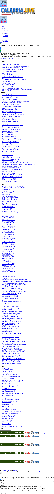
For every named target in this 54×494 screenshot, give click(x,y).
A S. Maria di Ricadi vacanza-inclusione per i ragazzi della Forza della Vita (11, 196)
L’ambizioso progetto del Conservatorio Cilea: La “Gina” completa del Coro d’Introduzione (13, 393)
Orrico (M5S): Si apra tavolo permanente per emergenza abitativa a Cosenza (11, 333)
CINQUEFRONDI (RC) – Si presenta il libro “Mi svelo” (9, 179)
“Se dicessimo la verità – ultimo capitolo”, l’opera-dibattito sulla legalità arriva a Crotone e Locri (13, 354)
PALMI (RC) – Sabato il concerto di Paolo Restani (8, 379)
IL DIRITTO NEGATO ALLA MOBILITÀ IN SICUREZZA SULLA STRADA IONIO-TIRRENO (8, 234)
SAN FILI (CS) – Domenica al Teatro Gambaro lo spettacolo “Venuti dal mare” (11, 363)
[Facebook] (27, 48)
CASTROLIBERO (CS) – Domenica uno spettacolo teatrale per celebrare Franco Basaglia (13, 358)
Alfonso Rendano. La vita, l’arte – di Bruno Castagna (8, 421)
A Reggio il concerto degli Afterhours (6, 372)
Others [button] (1, 491)
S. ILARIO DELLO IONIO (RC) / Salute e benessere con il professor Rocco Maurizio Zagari (13, 165)
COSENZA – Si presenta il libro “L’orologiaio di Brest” (9, 113)
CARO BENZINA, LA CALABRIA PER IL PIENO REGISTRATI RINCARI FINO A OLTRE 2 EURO (8, 266)
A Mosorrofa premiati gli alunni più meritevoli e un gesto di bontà (10, 180)
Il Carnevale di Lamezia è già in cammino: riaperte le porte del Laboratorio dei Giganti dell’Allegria (14, 79)
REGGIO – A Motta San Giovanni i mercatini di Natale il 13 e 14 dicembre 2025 (12, 177)
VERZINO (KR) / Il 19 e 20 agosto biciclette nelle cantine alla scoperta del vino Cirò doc (13, 128)
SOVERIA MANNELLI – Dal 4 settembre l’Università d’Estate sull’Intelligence (12, 80)
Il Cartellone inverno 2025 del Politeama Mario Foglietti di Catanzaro (10, 337)
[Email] (27, 52)
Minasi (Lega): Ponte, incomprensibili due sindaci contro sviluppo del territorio (11, 321)
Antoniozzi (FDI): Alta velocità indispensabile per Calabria (9, 330)
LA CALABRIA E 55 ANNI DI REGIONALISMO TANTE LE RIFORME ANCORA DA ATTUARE (8, 228)
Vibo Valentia (3, 28)
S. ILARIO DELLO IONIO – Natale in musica (7, 172)
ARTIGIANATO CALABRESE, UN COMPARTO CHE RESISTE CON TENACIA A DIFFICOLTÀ (8, 224)
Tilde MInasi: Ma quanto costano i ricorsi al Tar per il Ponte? (9, 328)
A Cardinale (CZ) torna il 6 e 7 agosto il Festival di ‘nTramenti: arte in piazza (11, 68)
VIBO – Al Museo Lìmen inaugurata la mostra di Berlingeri (9, 203)
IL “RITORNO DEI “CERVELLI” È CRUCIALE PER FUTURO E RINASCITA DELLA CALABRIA (8, 248)
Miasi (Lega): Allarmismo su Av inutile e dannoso (8, 329)
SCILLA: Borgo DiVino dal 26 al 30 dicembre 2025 (8, 173)
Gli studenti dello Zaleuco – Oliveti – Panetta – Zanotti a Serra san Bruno (11, 210)
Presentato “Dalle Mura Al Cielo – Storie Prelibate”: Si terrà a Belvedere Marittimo (12, 278)
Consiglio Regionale (5, 35)
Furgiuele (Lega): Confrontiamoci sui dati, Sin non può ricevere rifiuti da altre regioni (12, 311)
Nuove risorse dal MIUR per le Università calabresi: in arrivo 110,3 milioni (11, 287)
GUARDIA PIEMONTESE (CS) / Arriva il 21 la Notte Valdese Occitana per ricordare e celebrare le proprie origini (16, 101)
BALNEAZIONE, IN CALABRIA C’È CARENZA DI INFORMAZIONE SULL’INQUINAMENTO (8, 258)
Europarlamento (5, 34)
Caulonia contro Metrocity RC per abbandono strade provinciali (9, 182)
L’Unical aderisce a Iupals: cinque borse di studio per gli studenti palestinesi (11, 116)
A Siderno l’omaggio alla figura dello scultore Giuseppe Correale (10, 156)
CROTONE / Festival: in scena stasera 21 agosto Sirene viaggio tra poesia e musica (12, 126)
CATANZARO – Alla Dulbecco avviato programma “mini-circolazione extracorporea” (12, 77)
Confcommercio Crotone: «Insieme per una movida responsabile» (10, 131)
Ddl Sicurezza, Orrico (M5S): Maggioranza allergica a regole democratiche (11, 313)
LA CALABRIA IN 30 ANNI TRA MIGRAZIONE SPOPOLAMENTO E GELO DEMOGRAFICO (8, 268)
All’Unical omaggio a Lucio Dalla (6, 388)
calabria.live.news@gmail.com (6, 470)
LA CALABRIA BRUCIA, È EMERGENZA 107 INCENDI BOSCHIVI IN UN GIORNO (7, 255)
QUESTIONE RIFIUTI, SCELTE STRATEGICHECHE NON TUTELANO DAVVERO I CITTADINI (8, 259)
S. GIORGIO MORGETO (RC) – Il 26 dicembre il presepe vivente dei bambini (12, 176)
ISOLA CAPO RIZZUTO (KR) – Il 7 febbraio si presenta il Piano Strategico (11, 152)
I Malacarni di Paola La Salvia (5, 398)
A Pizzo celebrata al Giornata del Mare (6, 195)
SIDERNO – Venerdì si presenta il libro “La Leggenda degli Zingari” (10, 158)
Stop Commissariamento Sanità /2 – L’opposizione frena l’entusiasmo (10, 295)
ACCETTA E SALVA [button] (3, 493)
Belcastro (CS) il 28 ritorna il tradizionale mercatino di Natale (9, 109)
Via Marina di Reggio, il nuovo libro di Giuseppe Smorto (9, 410)
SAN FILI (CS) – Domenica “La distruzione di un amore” (9, 391)
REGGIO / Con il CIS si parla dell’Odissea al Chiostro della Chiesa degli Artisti (12, 166)
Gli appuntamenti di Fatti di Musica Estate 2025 (7, 371)
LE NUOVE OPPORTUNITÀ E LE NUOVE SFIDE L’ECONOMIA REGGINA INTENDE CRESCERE (8, 249)
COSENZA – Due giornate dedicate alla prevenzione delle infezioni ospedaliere (12, 112)
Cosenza (3, 26)
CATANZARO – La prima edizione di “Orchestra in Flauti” (9, 382)
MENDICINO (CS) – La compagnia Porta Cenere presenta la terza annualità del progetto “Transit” (14, 344)
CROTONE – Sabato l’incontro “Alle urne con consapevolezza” (10, 134)
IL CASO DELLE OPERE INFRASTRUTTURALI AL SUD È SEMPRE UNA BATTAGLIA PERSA (8, 247)
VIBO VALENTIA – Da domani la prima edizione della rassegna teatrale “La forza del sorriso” (13, 350)
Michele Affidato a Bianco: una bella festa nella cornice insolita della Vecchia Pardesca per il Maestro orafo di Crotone (16, 281)
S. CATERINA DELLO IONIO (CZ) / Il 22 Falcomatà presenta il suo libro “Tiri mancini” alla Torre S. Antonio (16, 66)
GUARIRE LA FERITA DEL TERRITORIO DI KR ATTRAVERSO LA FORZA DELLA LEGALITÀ (8, 271)
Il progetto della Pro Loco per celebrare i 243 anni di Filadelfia (9, 201)
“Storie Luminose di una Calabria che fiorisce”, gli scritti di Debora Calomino (11, 411)
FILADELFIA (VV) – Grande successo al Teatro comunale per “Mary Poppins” (12, 339)
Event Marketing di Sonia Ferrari (6, 425)
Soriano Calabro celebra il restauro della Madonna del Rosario (9, 199)
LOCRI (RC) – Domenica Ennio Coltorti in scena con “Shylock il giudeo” (11, 345)
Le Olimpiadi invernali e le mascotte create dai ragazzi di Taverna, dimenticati (11, 300)
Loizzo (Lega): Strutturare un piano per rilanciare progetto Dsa (9, 322)
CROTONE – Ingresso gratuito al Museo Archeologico (8, 151)
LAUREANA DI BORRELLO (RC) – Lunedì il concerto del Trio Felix (11, 381)
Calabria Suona (5, 40)
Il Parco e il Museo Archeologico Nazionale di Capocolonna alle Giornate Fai (11, 146)
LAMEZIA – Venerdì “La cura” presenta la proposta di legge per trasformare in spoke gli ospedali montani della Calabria (17, 89)
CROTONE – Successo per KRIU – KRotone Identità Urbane (9, 136)
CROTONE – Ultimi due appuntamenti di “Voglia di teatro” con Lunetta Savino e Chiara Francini (14, 340)
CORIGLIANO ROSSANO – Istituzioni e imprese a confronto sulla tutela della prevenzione (13, 114)
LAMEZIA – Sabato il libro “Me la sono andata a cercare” (9, 73)
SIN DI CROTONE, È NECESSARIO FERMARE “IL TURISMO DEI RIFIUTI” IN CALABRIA (8, 227)
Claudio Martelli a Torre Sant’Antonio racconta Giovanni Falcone (10, 63)
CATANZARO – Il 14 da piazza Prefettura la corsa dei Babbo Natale (10, 72)
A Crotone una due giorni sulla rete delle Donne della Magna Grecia (10, 138)
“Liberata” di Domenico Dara (5, 400)
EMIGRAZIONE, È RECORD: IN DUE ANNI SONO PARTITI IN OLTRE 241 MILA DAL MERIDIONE (9, 256)
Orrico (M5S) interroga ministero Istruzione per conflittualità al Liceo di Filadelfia (12, 317)
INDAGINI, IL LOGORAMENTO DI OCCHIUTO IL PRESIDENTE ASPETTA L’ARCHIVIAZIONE (8, 222)
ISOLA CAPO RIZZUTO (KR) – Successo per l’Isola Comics (9, 141)
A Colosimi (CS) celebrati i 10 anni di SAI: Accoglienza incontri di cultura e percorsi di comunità (14, 284)
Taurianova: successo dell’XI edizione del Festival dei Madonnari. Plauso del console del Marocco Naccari (15, 291)
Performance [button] (1, 484)
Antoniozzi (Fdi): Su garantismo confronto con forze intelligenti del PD (10, 332)
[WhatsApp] (27, 50)
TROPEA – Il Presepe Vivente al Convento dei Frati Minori (9, 192)
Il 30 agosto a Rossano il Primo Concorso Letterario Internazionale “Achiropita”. (12, 97)
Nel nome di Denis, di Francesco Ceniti (6, 422)
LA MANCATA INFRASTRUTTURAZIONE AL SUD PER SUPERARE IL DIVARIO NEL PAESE (8, 265)
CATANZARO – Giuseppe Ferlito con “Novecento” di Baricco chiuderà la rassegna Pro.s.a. (13, 341)
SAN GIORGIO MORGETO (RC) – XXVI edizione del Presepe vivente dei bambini (12, 174)
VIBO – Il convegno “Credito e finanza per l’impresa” (8, 207)
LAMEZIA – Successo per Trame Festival (7, 90)
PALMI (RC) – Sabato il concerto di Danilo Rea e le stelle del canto (10, 387)
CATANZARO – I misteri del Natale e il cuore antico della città (9, 71)
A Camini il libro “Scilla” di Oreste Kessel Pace (7, 160)
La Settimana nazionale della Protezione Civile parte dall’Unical (10, 115)
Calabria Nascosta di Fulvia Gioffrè (6, 408)
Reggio (2, 27)
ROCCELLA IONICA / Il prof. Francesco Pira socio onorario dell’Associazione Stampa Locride (14, 161)
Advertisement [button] (2, 489)
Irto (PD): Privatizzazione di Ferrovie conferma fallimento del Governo (10, 325)
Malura (17, 57)
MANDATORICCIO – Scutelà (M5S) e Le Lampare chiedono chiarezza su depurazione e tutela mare (14, 95)
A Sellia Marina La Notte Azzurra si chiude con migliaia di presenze (10, 64)
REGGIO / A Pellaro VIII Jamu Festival (7, 168)
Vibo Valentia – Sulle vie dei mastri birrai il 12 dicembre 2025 (9, 191)
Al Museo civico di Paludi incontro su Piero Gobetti (8, 98)
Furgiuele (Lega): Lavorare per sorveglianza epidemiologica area (10, 316)
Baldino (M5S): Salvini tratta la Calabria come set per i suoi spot (10, 307)
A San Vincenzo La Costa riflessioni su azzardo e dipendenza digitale (10, 299)
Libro (14, 57)
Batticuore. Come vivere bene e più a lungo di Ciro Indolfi (9, 409)
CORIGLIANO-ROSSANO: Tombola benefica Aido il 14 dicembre (10, 110)
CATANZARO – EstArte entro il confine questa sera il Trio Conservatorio (11, 82)
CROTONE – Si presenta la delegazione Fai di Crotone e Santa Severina (11, 148)
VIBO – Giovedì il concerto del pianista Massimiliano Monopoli (10, 394)
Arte (3, 37)
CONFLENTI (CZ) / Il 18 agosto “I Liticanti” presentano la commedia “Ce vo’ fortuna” (13, 67)
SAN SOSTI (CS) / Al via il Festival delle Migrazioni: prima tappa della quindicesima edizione (13, 100)
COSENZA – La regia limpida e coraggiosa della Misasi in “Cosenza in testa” (11, 346)
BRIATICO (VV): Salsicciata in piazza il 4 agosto (8, 189)
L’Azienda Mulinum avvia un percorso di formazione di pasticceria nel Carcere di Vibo (12, 205)
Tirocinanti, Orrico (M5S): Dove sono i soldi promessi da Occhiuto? (10, 310)
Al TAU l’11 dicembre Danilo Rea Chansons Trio (8, 369)
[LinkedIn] (27, 51)
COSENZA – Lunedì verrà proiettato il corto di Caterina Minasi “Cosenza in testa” (12, 349)
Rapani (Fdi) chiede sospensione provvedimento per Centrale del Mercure (11, 326)
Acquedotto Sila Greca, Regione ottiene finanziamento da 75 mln (10, 276)
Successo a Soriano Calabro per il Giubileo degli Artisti (8, 208)
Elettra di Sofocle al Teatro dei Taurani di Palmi (7, 338)
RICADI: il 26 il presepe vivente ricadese (7, 190)
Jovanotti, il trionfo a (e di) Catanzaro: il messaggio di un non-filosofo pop (11, 280)
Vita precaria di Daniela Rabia (5, 403)
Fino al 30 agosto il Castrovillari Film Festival (7, 93)
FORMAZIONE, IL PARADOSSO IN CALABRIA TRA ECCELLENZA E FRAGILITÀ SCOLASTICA (8, 225)
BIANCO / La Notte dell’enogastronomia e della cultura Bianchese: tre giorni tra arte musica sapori (14, 163)
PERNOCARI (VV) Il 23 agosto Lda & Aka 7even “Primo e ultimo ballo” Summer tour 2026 (13, 187)
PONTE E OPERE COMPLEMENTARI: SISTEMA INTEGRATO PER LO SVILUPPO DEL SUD (8, 262)
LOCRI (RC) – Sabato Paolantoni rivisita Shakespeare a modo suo (10, 343)
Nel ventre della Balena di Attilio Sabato (7, 419)
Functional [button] (1, 482)
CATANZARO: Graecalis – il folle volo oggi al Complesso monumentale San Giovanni (13, 69)
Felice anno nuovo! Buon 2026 (5, 303)
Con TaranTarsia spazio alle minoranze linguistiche (8, 96)
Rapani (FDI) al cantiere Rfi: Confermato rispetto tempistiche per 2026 (10, 308)
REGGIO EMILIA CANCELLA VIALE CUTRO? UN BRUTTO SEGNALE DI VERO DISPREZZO (8, 220)
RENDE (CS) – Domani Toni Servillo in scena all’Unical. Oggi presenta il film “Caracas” (13, 364)
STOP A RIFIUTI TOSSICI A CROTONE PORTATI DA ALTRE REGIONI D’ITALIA (7, 239)
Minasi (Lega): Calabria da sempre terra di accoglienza (8, 324)
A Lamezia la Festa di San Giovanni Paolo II (7, 75)
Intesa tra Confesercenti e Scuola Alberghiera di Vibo (8, 211)
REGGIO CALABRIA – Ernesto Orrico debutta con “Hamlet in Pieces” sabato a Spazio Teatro (13, 351)
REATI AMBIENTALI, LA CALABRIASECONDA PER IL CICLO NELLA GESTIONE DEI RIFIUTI (10, 237)
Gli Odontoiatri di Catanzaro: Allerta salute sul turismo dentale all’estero (10, 76)
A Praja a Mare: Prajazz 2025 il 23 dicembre (7, 368)
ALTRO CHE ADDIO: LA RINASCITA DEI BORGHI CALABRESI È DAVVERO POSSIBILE (8, 218)
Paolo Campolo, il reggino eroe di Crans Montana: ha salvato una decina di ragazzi (12, 302)
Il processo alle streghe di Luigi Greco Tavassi (7, 404)
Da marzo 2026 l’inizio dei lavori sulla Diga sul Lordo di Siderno (10, 181)
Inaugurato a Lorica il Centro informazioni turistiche (8, 120)
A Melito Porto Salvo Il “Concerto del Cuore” (7, 155)
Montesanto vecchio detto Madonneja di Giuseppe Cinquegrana (9, 401)
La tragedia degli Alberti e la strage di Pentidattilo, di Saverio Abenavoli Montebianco (12, 426)
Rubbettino (19, 57)
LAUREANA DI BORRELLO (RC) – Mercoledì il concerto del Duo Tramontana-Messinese (13, 380)
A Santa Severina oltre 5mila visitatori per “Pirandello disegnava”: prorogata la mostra (12, 125)
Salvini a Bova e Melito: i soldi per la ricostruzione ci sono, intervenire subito (11, 301)
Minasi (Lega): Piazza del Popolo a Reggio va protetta (8, 331)
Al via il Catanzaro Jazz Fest (5, 375)
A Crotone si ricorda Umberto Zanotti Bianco (7, 124)
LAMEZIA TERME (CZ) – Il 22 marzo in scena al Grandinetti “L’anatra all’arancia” (12, 362)
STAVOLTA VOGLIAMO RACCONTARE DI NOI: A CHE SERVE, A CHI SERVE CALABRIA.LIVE (8, 217)
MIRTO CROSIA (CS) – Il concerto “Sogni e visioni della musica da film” (11, 384)
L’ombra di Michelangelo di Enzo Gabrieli (7, 420)
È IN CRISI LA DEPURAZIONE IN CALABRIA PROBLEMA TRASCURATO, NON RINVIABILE (8, 231)
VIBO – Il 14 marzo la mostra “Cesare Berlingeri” (8, 206)
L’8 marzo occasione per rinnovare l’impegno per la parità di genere (10, 298)
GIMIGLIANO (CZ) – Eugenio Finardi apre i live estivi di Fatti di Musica (11, 376)
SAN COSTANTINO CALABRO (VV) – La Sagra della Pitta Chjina (10, 193)
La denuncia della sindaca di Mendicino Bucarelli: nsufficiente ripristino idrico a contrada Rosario (14, 117)
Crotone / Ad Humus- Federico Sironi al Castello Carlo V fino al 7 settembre (11, 130)
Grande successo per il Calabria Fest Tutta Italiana (8, 378)
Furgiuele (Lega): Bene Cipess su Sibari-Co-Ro (7, 309)
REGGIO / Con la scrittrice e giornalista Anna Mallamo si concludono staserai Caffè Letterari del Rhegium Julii (15, 162)
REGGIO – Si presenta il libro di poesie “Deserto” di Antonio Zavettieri (11, 159)
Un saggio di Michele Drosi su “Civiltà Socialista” (8, 405)
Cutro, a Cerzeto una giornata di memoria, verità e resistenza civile (10, 99)
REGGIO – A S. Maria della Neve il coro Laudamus (8, 171)
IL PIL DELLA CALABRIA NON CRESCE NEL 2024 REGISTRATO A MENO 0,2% (7, 272)
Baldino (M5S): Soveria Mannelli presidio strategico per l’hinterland (10, 323)
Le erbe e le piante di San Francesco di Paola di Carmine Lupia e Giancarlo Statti (12, 399)
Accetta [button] (34, 471)
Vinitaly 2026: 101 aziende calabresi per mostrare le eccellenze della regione (11, 293)
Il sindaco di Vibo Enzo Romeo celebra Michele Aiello (8, 277)
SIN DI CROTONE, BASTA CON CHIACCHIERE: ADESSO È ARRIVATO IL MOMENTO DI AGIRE (8, 232)
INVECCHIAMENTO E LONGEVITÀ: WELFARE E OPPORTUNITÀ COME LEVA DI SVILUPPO (8, 221)
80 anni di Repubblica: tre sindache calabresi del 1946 (8, 297)
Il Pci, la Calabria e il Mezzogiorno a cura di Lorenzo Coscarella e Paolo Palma (11, 414)
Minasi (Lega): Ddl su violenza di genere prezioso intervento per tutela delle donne (12, 318)
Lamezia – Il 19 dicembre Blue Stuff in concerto (8, 370)
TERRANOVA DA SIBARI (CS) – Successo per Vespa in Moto (10, 119)
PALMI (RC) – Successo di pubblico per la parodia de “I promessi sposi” (11, 355)
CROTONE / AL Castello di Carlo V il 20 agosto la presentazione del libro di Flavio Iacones (13, 127)
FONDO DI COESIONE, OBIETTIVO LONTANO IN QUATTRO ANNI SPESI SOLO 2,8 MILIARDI (8, 238)
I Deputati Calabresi (5, 32)
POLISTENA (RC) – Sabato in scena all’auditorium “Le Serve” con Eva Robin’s (12, 342)
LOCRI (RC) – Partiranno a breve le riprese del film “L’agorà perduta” (10, 348)
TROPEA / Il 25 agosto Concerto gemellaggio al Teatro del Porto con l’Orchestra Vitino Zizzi (13, 186)
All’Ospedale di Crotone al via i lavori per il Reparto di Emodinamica (10, 149)
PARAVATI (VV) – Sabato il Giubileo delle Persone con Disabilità (10, 197)
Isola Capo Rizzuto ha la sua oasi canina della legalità (8, 147)
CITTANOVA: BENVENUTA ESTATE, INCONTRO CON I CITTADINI (9, 58)
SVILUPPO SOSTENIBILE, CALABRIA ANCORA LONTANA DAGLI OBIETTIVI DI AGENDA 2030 (8, 244)
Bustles (4, 469)
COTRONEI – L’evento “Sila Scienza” (6, 133)
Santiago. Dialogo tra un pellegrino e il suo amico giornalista (9, 415)
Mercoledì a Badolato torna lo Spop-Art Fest (7, 65)
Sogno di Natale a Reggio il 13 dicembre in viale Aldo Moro (9, 175)
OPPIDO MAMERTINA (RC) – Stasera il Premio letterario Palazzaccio (11, 288)
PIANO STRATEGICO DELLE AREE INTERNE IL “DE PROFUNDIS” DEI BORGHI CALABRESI (8, 245)
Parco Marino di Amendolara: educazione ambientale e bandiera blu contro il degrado (12, 289)
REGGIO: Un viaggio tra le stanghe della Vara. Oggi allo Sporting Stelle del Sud (12, 169)
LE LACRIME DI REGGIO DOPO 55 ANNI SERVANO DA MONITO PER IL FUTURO (7, 241)
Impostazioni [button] (37, 471)
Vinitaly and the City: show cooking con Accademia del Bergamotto (10, 167)
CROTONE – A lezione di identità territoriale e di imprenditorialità (10, 145)
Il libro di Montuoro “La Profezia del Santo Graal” (8, 416)
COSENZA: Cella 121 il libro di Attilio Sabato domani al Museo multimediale (11, 106)
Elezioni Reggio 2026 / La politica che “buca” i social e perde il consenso (11, 292)
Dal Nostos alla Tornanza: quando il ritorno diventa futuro (9, 290)
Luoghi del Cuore (5, 41)
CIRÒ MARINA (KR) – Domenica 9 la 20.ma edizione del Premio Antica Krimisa (12, 129)
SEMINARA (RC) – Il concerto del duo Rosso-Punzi (8, 383)
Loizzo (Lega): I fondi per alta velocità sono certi (8, 327)
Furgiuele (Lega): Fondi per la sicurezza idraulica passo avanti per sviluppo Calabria (12, 315)
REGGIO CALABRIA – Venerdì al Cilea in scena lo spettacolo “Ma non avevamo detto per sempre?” (14, 360)
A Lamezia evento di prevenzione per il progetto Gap (8, 84)
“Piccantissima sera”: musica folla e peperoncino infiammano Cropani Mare (11, 286)
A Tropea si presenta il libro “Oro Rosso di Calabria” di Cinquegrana (10, 212)
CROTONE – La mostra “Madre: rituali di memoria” (8, 137)
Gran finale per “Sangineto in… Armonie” (7, 94)
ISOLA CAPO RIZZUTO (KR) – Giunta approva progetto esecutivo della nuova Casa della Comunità (14, 140)
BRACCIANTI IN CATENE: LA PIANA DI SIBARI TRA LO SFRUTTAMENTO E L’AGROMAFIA (8, 264)
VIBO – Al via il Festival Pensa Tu (6, 202)
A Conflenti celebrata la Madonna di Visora (7, 81)
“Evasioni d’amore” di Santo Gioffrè (6, 402)
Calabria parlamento (4, 31)
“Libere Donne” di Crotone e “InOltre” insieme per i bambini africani (10, 150)
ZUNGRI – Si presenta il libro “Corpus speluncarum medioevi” (9, 204)
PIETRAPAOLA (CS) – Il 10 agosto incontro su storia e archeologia (10, 104)
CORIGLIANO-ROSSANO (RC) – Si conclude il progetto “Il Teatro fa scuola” (12, 353)
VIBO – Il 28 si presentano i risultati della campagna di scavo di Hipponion (11, 198)
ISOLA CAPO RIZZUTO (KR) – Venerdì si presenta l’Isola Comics (10, 142)
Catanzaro (3, 25)
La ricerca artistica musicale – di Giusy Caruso (7, 418)
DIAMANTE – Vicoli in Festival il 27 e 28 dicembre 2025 (9, 108)
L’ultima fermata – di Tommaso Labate (6, 424)
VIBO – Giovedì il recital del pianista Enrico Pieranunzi (9, 389)
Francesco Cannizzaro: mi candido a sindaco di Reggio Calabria (10, 296)
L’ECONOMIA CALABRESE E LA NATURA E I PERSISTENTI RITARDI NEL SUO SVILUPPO (8, 261)
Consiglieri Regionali (5, 30)
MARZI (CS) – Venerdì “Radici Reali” (6, 107)
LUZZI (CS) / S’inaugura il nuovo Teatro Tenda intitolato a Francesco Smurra (11, 102)
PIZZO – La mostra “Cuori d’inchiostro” (7, 209)
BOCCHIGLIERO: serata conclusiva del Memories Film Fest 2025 (10, 118)
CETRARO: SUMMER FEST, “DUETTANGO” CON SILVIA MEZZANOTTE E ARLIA (11, 59)
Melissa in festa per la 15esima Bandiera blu (7, 132)
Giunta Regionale (5, 36)
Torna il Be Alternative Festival (5, 373)
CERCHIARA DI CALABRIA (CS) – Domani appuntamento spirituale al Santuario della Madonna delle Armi (15, 103)
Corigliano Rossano (11, 57)
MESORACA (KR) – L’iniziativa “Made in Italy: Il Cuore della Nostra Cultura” (12, 139)
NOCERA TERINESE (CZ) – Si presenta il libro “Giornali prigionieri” (10, 83)
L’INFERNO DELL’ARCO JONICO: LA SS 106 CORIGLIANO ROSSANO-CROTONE (8, 254)
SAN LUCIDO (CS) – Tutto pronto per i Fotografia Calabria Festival (10, 121)
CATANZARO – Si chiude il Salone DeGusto (7, 74)
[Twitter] (27, 49)
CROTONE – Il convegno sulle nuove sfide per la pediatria (9, 144)
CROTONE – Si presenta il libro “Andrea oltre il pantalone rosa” (10, 143)
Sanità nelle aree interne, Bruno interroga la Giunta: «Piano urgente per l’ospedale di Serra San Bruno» (14, 279)
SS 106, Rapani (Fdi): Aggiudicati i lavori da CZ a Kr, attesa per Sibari (10, 306)
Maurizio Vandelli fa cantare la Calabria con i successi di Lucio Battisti (10, 385)
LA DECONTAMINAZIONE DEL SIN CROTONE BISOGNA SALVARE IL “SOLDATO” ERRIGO (8, 252)
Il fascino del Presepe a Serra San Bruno (7, 213)
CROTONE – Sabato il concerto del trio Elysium (8, 386)
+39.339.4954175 (15, 470)
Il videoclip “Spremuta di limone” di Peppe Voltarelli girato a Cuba (10, 392)
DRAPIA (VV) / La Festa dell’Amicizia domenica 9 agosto (9, 188)
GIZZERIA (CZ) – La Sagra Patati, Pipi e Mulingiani (8, 85)
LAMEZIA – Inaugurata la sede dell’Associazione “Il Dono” (9, 87)
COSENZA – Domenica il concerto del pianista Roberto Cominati (10, 390)
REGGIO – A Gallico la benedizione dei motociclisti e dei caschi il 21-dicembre (12, 178)
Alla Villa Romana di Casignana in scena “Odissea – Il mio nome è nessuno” (11, 157)
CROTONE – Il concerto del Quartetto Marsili (7, 395)
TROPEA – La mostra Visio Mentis (6, 194)
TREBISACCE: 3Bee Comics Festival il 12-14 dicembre (9, 111)
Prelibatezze (4, 38)
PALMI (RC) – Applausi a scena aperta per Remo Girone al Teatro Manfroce (11, 361)
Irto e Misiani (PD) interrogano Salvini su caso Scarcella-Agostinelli (10, 314)
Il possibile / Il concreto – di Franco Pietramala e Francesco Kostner (10, 413)
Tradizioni (4, 39)
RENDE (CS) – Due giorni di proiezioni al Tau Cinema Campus (10, 352)
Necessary (2, 479)
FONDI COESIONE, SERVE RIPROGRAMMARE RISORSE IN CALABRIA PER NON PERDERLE (8, 235)
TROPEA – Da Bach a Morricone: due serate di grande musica (9, 374)
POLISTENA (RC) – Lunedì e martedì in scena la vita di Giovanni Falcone (11, 357)
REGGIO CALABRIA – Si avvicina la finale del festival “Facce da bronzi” (11, 356)
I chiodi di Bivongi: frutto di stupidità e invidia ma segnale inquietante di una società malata (13, 283)
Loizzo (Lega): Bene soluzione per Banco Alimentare (8, 320)
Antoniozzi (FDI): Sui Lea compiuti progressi (7, 319)
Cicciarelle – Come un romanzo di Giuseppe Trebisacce (5, 407)
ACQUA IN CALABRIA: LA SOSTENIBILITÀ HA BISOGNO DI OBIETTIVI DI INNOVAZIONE (8, 269)
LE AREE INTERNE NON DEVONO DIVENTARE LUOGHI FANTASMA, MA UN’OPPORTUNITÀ (8, 230)
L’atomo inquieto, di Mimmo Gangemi (6, 423)
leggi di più (40, 471)
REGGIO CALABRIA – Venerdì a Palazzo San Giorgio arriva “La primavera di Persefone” (13, 359)
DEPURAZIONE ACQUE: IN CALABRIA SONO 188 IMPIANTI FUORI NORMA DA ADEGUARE (8, 251)
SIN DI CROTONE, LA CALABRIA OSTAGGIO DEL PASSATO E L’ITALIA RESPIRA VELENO (8, 242)
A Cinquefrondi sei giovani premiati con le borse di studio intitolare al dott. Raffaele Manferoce (13, 275)
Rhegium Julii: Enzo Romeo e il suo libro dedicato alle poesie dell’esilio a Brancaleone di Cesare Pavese (15, 285)
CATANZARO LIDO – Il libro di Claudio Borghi (8, 86)
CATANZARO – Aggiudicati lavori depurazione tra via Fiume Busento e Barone (12, 88)
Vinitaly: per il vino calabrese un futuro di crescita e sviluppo (9, 294)
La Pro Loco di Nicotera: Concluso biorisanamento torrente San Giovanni (11, 78)
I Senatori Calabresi (5, 33)
